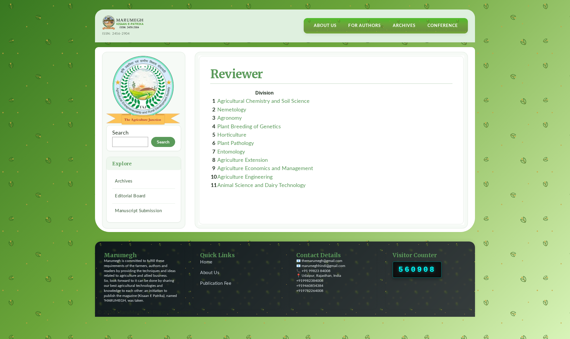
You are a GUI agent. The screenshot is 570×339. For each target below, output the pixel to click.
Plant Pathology (235, 143)
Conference (443, 26)
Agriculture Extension (242, 160)
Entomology (231, 151)
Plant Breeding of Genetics (249, 126)
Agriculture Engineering (245, 177)
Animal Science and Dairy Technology (261, 185)
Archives (404, 26)
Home (206, 262)
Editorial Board (130, 196)
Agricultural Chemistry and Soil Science (263, 101)
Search (120, 132)
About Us (325, 26)
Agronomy (229, 118)
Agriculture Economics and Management (265, 168)
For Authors (364, 26)
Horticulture (231, 134)
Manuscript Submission (138, 211)
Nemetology (231, 109)
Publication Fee (215, 283)
